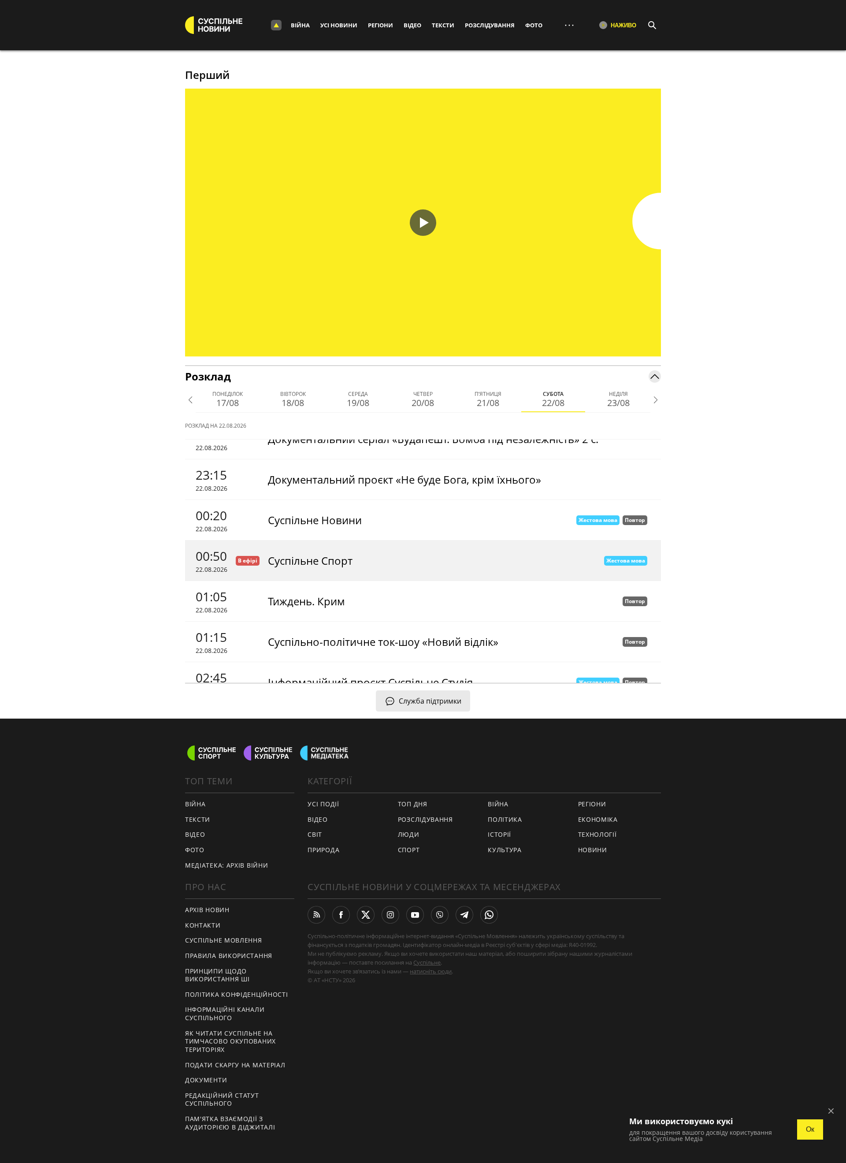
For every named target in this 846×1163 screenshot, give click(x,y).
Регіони (380, 25)
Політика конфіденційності (236, 994)
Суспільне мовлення (223, 940)
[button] (423, 223)
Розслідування (490, 25)
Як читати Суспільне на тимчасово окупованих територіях (230, 1041)
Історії (499, 834)
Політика (505, 819)
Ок (810, 1129)
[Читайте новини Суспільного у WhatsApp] (489, 915)
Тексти (443, 25)
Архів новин (207, 910)
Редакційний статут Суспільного (222, 1099)
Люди (408, 834)
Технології (597, 834)
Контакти (203, 925)
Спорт (409, 850)
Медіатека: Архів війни (226, 865)
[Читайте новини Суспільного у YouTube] (415, 915)
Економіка (598, 819)
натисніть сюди (431, 971)
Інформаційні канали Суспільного (224, 1013)
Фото (533, 25)
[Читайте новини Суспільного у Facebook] (341, 915)
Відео (412, 25)
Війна (300, 25)
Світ (315, 834)
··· (569, 25)
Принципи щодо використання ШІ (217, 975)
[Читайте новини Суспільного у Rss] (316, 915)
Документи (206, 1080)
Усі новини (338, 25)
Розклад (208, 376)
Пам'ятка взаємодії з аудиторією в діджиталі (230, 1123)
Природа (323, 850)
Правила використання (228, 955)
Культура (505, 850)
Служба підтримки (430, 701)
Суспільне (427, 962)
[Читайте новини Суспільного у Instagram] (390, 915)
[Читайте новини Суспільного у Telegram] (464, 915)
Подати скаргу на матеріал (235, 1065)
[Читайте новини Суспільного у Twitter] (366, 915)
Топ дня (412, 804)
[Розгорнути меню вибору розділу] (276, 25)
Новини (592, 850)
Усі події (323, 804)
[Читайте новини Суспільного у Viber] (440, 915)
